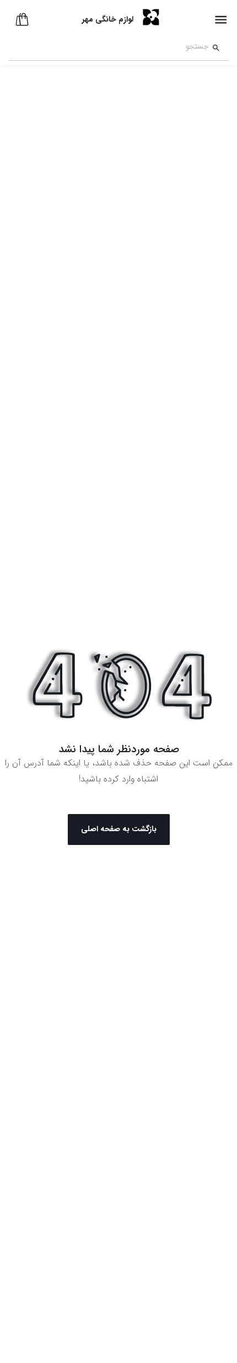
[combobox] (109, 48)
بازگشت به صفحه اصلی (119, 829)
